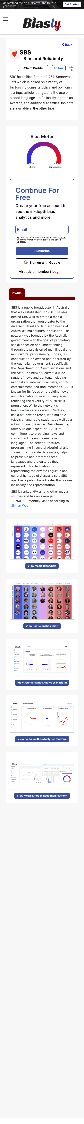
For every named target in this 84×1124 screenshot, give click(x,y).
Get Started (72, 4)
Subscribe (42, 251)
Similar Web (20, 505)
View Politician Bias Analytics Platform (42, 739)
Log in (57, 271)
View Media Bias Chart (42, 565)
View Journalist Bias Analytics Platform (42, 682)
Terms (62, 237)
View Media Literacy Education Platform (42, 795)
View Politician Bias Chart (42, 625)
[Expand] (5, 19)
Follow (58, 68)
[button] (34, 19)
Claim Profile (33, 68)
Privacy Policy (28, 240)
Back (68, 45)
